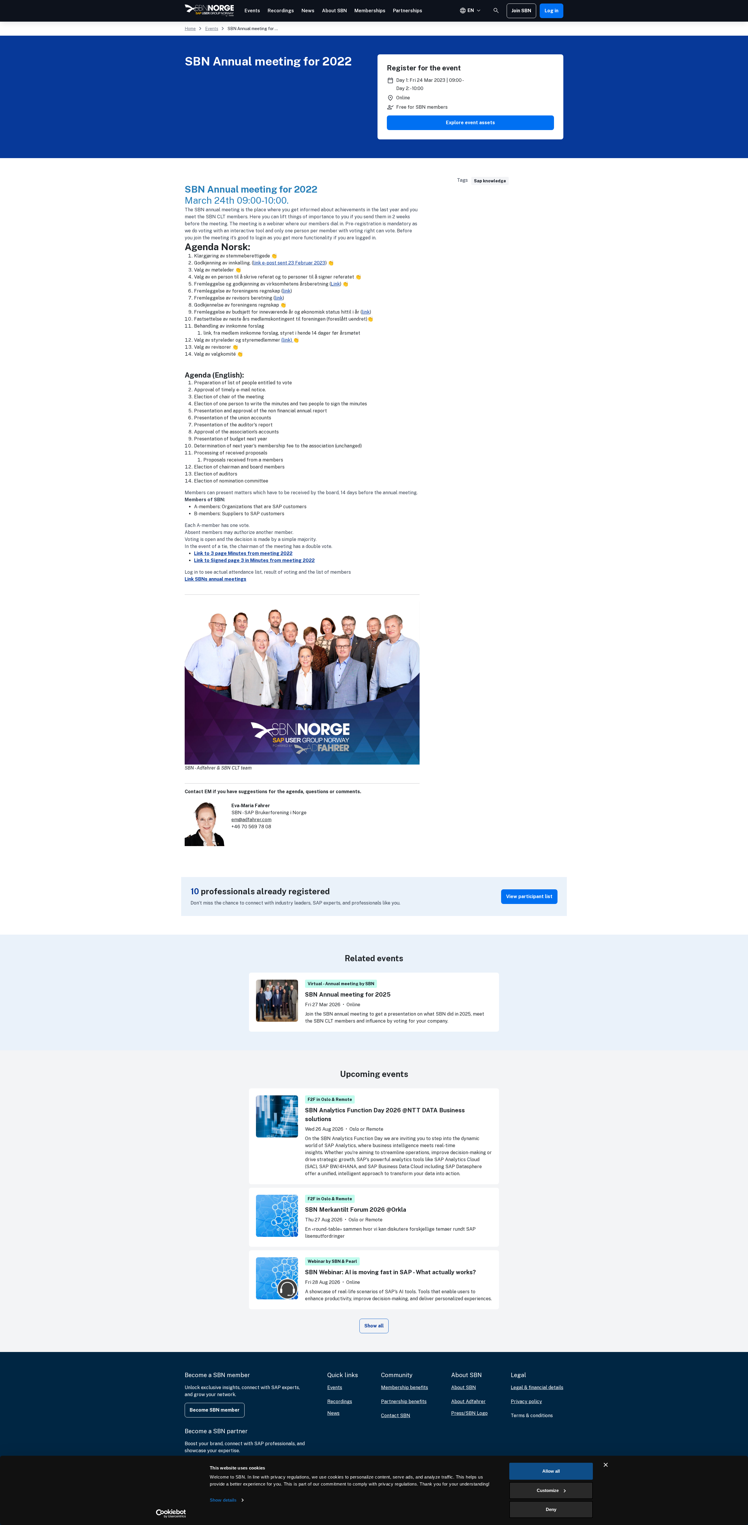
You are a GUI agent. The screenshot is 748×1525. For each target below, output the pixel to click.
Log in (551, 10)
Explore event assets (470, 122)
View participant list (529, 896)
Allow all (551, 1471)
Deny (551, 1509)
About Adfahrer (468, 1401)
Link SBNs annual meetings (215, 579)
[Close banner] (606, 1465)
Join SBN (521, 10)
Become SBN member (215, 1410)
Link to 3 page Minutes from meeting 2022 (243, 553)
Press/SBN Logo (469, 1413)
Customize (548, 1490)
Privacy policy (526, 1401)
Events (252, 10)
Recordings (281, 10)
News (308, 10)
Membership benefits (404, 1387)
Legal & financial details (537, 1387)
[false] (496, 11)
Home (190, 28)
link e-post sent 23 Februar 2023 (289, 263)
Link (335, 284)
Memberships (369, 10)
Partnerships (407, 10)
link (286, 291)
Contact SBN (395, 1415)
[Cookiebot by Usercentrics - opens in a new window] (171, 1513)
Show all (374, 1326)
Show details (223, 1500)
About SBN (334, 10)
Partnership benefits (404, 1401)
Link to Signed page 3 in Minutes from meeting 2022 (254, 560)
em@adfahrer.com (251, 819)
